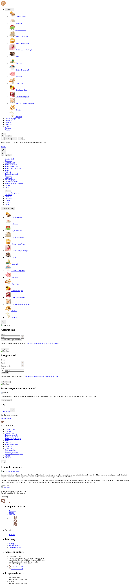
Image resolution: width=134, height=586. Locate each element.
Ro (2, 136)
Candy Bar (19, 83)
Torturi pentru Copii (22, 43)
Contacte (8, 128)
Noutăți (7, 130)
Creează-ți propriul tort (12, 118)
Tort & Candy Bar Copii (23, 50)
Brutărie (18, 110)
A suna (3, 147)
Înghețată (18, 63)
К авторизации (6, 400)
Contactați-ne (10, 139)
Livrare (7, 126)
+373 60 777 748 (17, 566)
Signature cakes (20, 30)
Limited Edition (20, 16)
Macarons (18, 77)
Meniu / (9, 209)
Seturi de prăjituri (21, 90)
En (10, 136)
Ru (6, 136)
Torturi (17, 56)
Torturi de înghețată (22, 70)
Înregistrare (5, 349)
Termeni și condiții (15, 547)
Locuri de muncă (14, 545)
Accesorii (18, 117)
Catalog (8, 9)
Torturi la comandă (21, 36)
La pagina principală (12, 471)
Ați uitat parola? (6, 339)
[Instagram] (15, 522)
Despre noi (8, 124)
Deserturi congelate (22, 97)
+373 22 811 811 (17, 569)
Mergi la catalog (6, 418)
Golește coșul (5, 411)
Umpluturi (8, 120)
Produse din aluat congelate (24, 103)
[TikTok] (15, 526)
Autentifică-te (17, 339)
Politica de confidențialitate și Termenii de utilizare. (42, 343)
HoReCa (8, 122)
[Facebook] (15, 518)
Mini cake (19, 23)
